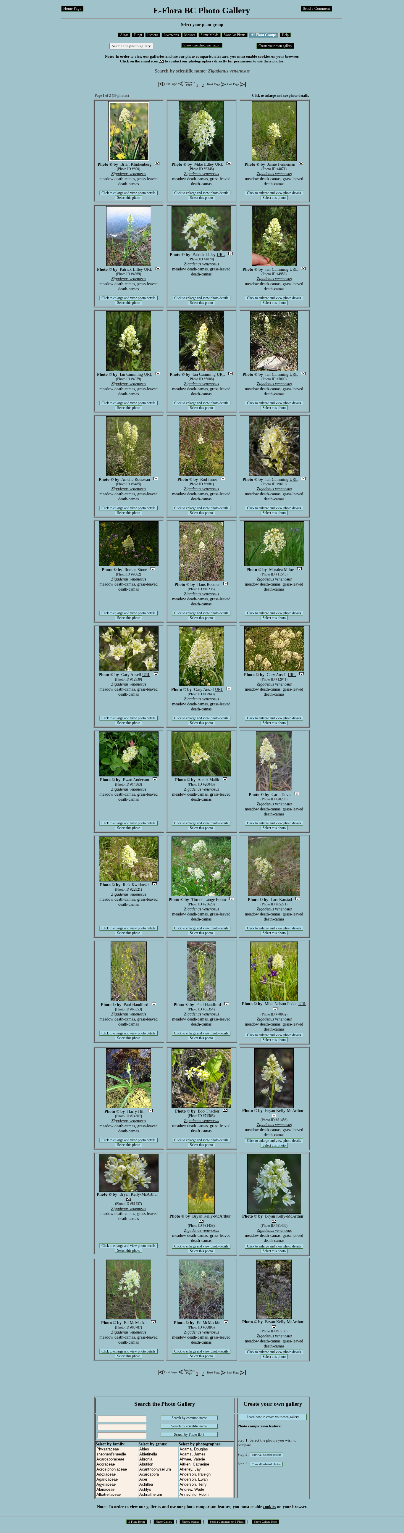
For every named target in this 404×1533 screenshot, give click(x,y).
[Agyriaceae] (117, 1484)
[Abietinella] (158, 1454)
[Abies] (158, 1449)
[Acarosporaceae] (117, 1459)
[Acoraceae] (117, 1464)
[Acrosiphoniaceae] (117, 1469)
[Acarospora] (158, 1474)
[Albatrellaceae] (117, 1494)
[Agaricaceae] (117, 1479)
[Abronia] (158, 1459)
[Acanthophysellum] (158, 1469)
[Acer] (158, 1479)
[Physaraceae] (117, 1449)
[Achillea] (158, 1484)
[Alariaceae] (117, 1489)
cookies (264, 56)
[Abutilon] (158, 1464)
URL (219, 164)
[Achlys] (158, 1489)
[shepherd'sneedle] (117, 1454)
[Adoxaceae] (117, 1474)
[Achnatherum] (158, 1494)
